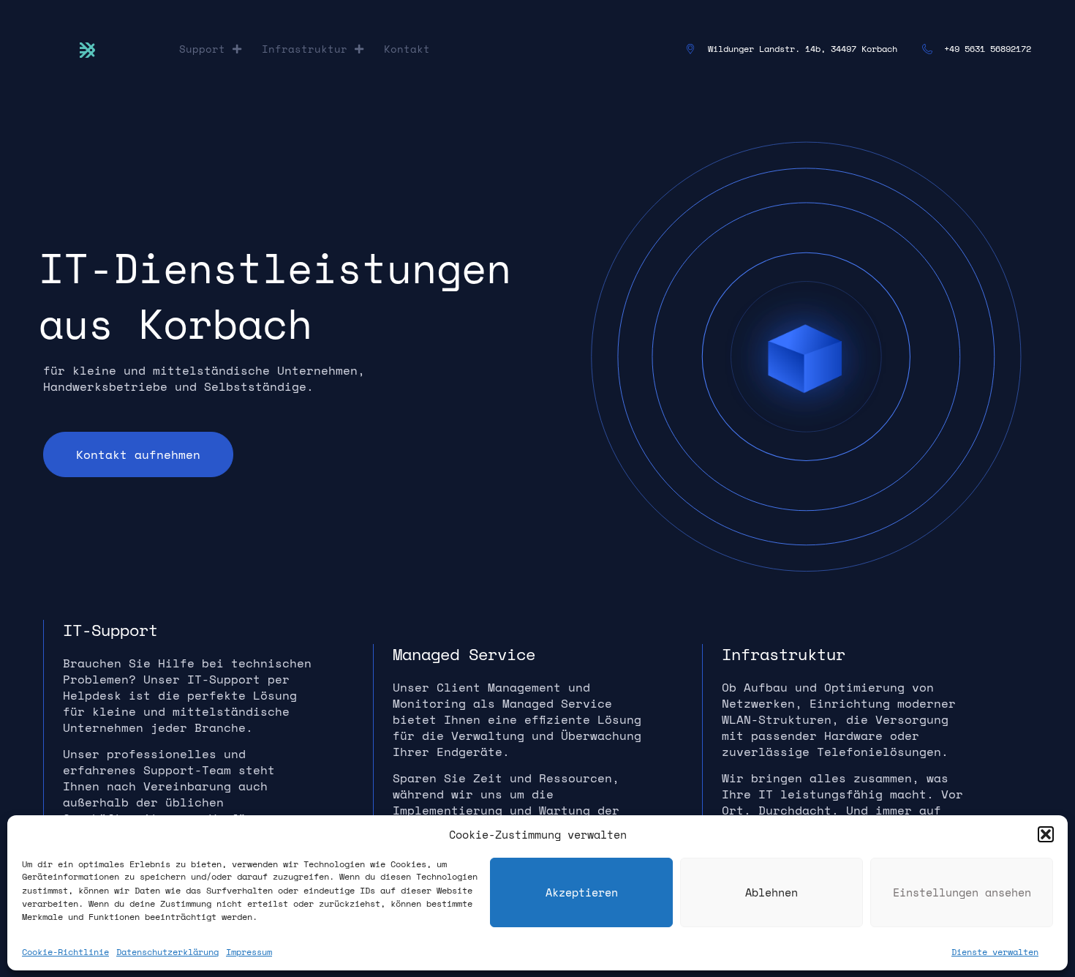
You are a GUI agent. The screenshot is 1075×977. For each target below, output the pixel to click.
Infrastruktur (304, 48)
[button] (1045, 834)
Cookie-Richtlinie (65, 951)
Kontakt (407, 48)
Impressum (249, 951)
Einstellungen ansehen (962, 892)
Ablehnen (771, 892)
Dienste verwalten (994, 951)
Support (202, 48)
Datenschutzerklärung (167, 951)
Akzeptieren (582, 892)
